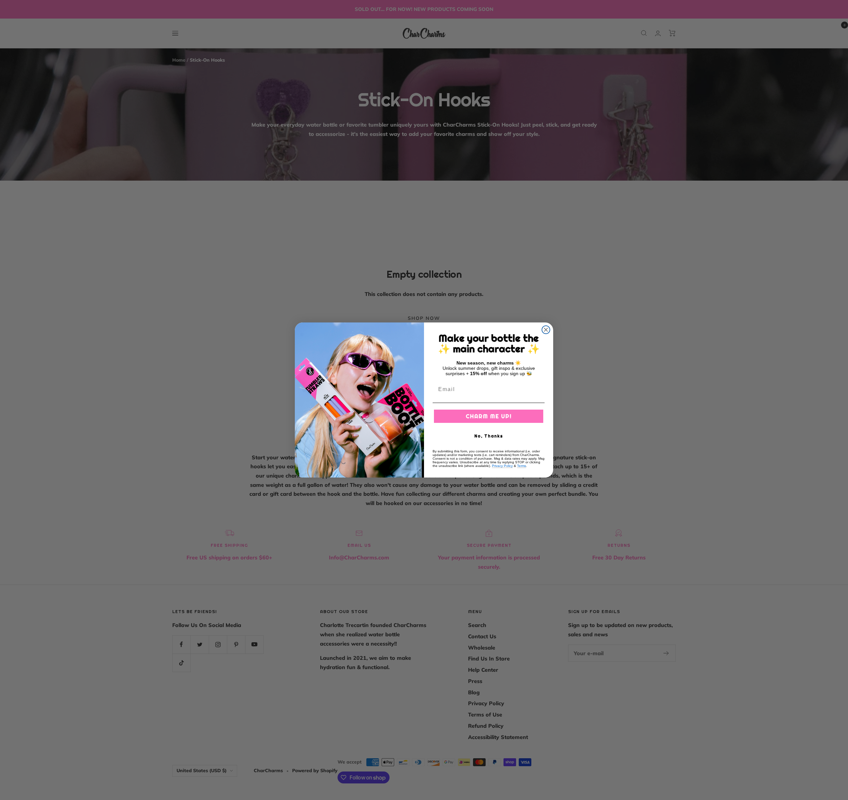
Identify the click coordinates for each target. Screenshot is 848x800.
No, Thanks (488, 435)
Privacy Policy (502, 466)
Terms (521, 466)
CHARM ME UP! (489, 416)
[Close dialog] (546, 330)
